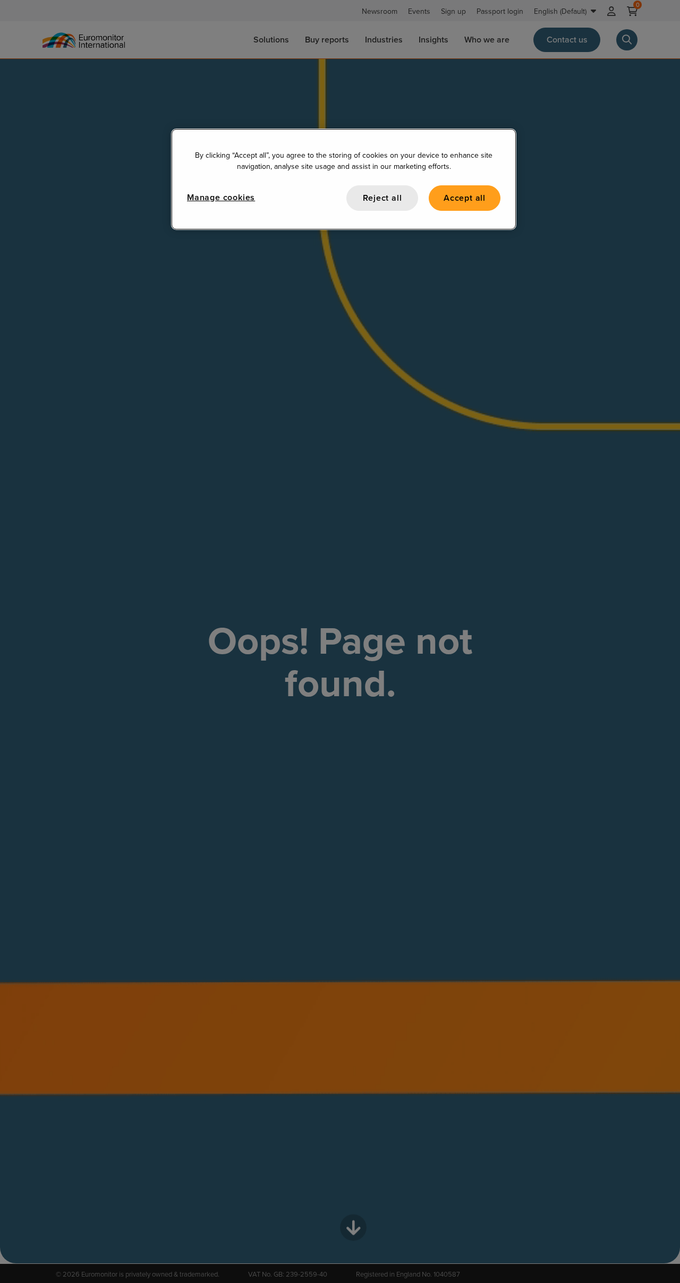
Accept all (465, 198)
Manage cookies (221, 197)
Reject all (382, 198)
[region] (343, 179)
